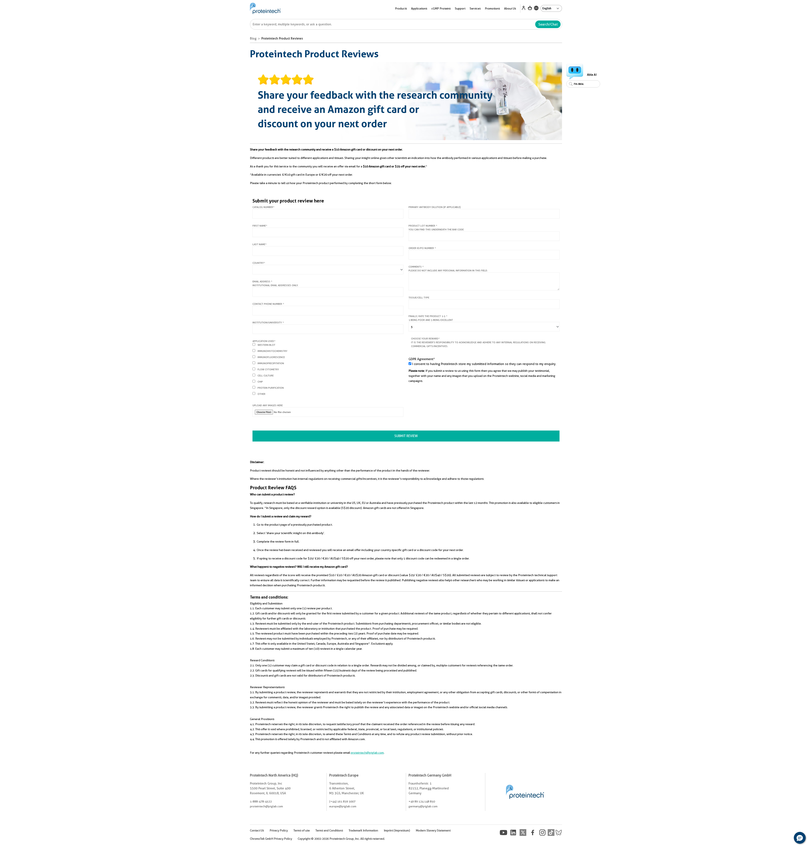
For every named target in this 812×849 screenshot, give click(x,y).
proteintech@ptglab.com (367, 752)
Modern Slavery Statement (433, 830)
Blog (253, 38)
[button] (800, 838)
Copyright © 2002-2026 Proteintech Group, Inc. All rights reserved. (341, 838)
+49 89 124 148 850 (422, 801)
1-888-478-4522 (261, 801)
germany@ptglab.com (423, 806)
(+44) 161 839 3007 (342, 801)
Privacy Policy (279, 830)
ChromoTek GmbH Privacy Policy (271, 838)
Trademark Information (363, 830)
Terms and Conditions (329, 830)
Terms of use (302, 830)
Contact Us (257, 830)
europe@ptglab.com (342, 806)
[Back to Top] (786, 838)
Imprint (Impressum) (397, 830)
